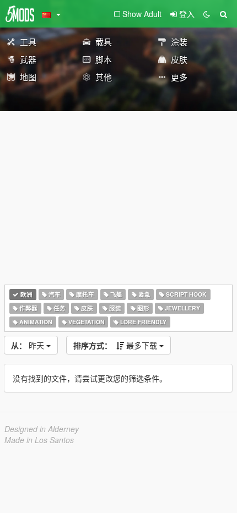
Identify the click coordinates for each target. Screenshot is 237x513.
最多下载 (116, 345)
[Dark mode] (206, 14)
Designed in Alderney (41, 428)
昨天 (28, 345)
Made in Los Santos (39, 439)
